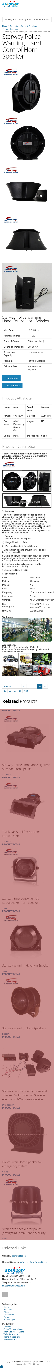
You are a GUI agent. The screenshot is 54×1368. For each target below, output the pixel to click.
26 (10, 690)
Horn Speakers (11, 28)
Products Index (21, 1364)
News (6, 1317)
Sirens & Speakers (29, 26)
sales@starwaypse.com (13, 1285)
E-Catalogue (9, 1319)
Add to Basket (13, 385)
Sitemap (36, 1364)
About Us (8, 1312)
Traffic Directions (10, 1334)
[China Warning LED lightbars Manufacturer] (10, 3)
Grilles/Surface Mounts (13, 1329)
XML (29, 1364)
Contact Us (9, 1314)
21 (29, 686)
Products (14, 26)
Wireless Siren (27, 1262)
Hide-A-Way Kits (10, 1339)
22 (34, 686)
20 (24, 686)
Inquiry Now (12, 377)
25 (5, 690)
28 (20, 690)
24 (45, 686)
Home (4, 26)
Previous (7, 686)
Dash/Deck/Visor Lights (13, 1331)
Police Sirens (41, 1262)
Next (26, 690)
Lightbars (7, 1326)
